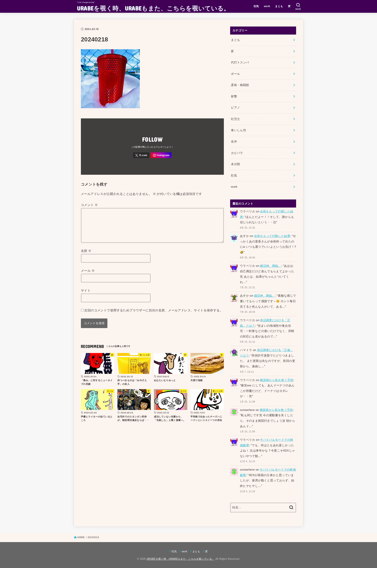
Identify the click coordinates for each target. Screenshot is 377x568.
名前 (86, 250)
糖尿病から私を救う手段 (276, 380)
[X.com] (141, 155)
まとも (279, 6)
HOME (81, 537)
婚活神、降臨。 (270, 265)
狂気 (256, 6)
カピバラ (237, 153)
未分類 (235, 164)
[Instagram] (161, 155)
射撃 (234, 96)
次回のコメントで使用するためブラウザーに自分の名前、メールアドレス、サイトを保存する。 (153, 310)
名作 (234, 141)
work (267, 6)
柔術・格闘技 (240, 85)
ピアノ (235, 107)
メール (88, 270)
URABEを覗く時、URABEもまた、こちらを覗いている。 (153, 8)
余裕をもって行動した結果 (272, 236)
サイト (86, 290)
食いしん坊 (238, 130)
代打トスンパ (240, 62)
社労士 (235, 119)
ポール (235, 73)
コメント (89, 205)
